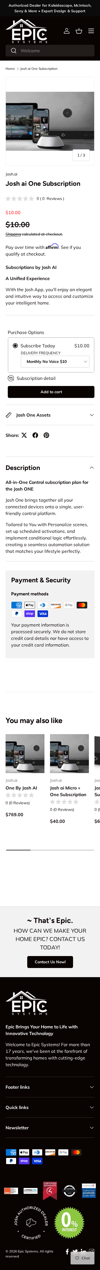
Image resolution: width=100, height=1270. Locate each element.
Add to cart (51, 391)
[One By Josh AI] (25, 753)
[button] (79, 31)
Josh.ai (11, 174)
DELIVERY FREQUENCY (41, 353)
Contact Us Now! (50, 961)
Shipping (13, 234)
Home (10, 68)
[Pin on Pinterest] (46, 435)
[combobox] (50, 50)
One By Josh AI (21, 788)
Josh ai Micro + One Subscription (68, 791)
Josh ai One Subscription (39, 68)
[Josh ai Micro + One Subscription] (69, 753)
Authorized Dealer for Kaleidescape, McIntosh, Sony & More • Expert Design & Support (50, 8)
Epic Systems (28, 1251)
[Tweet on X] (24, 435)
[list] (50, 121)
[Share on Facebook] (35, 435)
